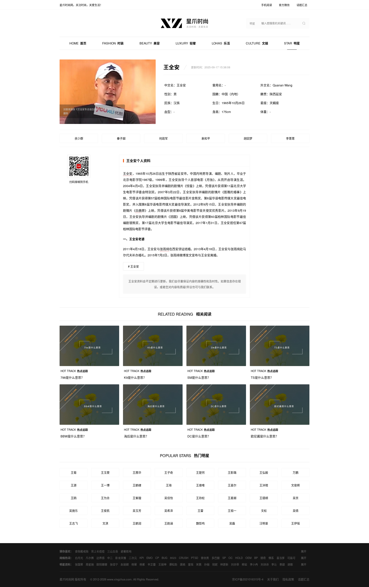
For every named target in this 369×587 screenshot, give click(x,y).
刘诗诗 (265, 564)
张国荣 (79, 564)
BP (256, 558)
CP (157, 558)
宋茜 (198, 564)
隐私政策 (288, 579)
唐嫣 (182, 564)
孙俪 (206, 564)
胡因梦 (248, 138)
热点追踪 (74, 371)
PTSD (194, 558)
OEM (248, 558)
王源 (73, 485)
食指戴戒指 (81, 551)
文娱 (257, 43)
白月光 (79, 558)
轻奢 (186, 43)
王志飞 (73, 523)
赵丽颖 (125, 564)
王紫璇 (137, 498)
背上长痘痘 (98, 551)
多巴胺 (216, 558)
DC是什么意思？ (198, 436)
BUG (164, 558)
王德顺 (263, 498)
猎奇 (263, 558)
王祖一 (232, 510)
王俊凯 (105, 510)
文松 (264, 510)
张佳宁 (114, 564)
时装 (113, 43)
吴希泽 (168, 510)
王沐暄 (263, 485)
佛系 (271, 558)
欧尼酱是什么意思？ (264, 436)
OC (231, 558)
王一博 (105, 485)
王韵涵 (168, 523)
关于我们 (273, 579)
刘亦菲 (235, 564)
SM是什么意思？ (198, 377)
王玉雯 (105, 472)
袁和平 (205, 138)
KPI (142, 558)
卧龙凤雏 (120, 558)
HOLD (239, 558)
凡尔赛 (90, 558)
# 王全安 (133, 266)
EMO (149, 558)
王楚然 (200, 472)
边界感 (100, 558)
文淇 (105, 523)
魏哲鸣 (200, 523)
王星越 (232, 498)
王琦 (169, 485)
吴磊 (232, 523)
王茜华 (137, 472)
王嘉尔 (232, 485)
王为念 (105, 498)
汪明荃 (263, 523)
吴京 (295, 498)
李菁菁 (290, 138)
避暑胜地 (126, 551)
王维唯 (200, 485)
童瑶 (190, 564)
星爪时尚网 (67, 579)
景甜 (282, 564)
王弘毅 (263, 472)
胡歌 (290, 564)
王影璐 (232, 472)
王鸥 (73, 498)
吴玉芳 (137, 510)
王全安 (127, 173)
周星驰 (90, 564)
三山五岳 (112, 551)
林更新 (224, 564)
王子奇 (168, 472)
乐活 (221, 43)
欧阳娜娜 (101, 564)
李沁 (274, 564)
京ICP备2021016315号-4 (247, 579)
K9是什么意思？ (135, 377)
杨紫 (142, 564)
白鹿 (138, 210)
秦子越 (121, 138)
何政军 (163, 138)
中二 (110, 558)
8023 (173, 558)
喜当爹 (281, 558)
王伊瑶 (295, 523)
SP (224, 558)
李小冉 (254, 564)
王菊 (73, 472)
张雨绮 (164, 249)
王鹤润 (137, 523)
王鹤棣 (137, 485)
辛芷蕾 (152, 564)
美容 (150, 43)
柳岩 (244, 564)
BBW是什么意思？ (73, 436)
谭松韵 (173, 564)
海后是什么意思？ (136, 436)
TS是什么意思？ (262, 377)
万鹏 (295, 472)
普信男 (205, 558)
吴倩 (295, 510)
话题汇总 (303, 579)
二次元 (133, 558)
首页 (77, 43)
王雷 (200, 510)
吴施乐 (73, 510)
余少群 (79, 138)
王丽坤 (162, 564)
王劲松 (200, 498)
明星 (292, 43)
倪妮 (215, 564)
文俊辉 (295, 485)
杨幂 (134, 564)
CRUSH (183, 558)
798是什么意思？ (72, 377)
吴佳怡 (168, 498)
